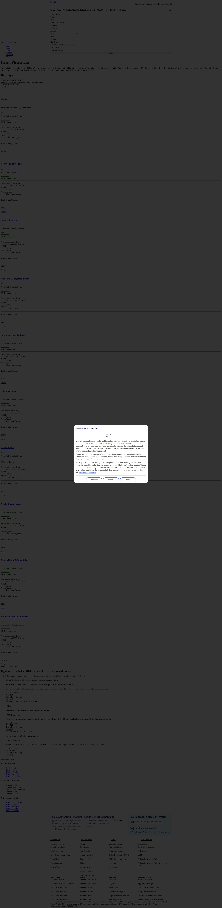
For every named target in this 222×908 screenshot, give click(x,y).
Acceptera (93, 480)
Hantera (111, 480)
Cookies (142, 468)
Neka (128, 480)
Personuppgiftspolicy (87, 472)
